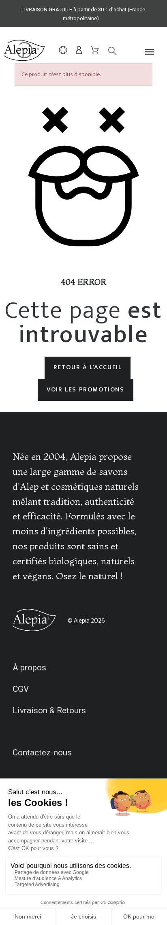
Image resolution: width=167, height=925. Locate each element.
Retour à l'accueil (88, 367)
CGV (21, 689)
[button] (152, 52)
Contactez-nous (42, 752)
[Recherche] (108, 51)
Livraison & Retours (49, 710)
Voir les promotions (85, 389)
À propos (29, 667)
